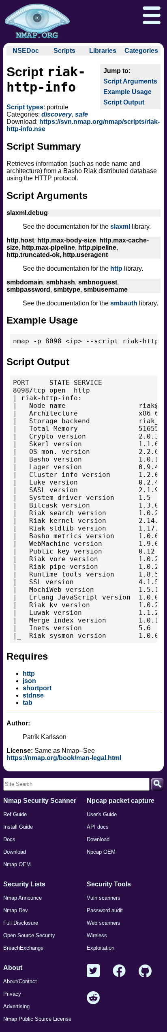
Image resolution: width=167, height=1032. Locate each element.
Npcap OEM (101, 852)
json (29, 680)
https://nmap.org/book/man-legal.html (63, 757)
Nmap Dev (15, 910)
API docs (98, 827)
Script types (24, 107)
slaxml (120, 226)
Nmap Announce (22, 898)
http (116, 268)
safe (81, 114)
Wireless (97, 935)
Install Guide (18, 827)
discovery (56, 114)
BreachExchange (23, 948)
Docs (9, 839)
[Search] (157, 784)
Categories (141, 50)
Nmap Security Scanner (39, 800)
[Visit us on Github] (145, 971)
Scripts (64, 50)
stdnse (33, 695)
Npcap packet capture (120, 800)
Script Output (123, 102)
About (12, 967)
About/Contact (20, 981)
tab (27, 702)
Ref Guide (15, 814)
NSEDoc (26, 50)
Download (14, 852)
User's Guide (102, 814)
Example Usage (127, 91)
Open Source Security (29, 935)
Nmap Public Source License (37, 1019)
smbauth (123, 303)
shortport (37, 688)
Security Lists (24, 884)
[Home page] (37, 21)
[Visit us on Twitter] (93, 971)
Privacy (12, 994)
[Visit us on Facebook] (119, 971)
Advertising (16, 1006)
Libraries (102, 50)
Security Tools (109, 884)
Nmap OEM (17, 864)
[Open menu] (152, 16)
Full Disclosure (20, 923)
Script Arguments (130, 81)
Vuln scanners (103, 898)
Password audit (105, 910)
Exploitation (100, 948)
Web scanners (103, 923)
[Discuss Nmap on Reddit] (93, 998)
